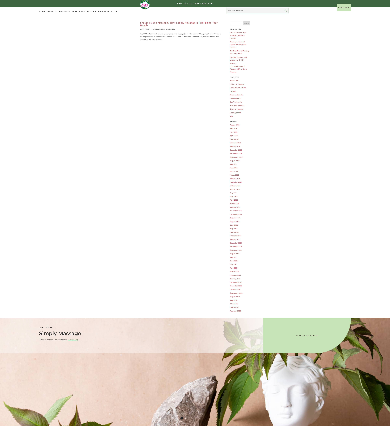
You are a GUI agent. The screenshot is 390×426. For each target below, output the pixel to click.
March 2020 (234, 307)
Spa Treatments (236, 102)
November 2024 (236, 182)
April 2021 (234, 268)
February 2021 (235, 275)
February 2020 (235, 311)
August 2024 (235, 189)
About (51, 12)
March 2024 (234, 204)
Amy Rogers (146, 29)
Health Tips (234, 80)
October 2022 (235, 218)
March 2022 (234, 232)
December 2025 (236, 150)
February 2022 (235, 236)
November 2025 (236, 153)
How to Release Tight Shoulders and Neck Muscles (238, 35)
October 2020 (235, 289)
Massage (233, 91)
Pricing (91, 12)
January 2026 (235, 146)
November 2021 (236, 246)
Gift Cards (78, 12)
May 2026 (234, 132)
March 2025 (234, 175)
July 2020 (233, 300)
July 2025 (233, 164)
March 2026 (234, 139)
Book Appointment (307, 336)
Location (64, 12)
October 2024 (235, 186)
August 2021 (234, 254)
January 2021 (235, 279)
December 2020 (236, 282)
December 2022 (236, 214)
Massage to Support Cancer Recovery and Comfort (238, 44)
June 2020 (234, 304)
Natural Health (235, 98)
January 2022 (235, 239)
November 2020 (236, 286)
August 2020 (235, 296)
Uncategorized (235, 113)
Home (42, 12)
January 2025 (235, 178)
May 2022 (233, 229)
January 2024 (235, 207)
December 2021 (236, 243)
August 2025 (234, 161)
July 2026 (233, 128)
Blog (114, 12)
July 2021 (233, 257)
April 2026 (234, 136)
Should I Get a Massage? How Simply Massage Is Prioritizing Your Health (179, 24)
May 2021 (233, 264)
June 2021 (234, 261)
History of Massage (237, 84)
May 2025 (233, 168)
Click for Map (73, 340)
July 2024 (233, 193)
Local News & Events (168, 29)
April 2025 (234, 171)
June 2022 (234, 225)
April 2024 (234, 200)
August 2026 (235, 125)
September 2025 (236, 157)
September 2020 (236, 293)
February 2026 (235, 143)
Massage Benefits (236, 95)
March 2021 (234, 271)
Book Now (343, 7)
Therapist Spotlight (237, 105)
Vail (231, 116)
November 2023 (236, 211)
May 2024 (234, 196)
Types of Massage (236, 109)
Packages (103, 12)
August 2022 (234, 221)
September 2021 (236, 250)
